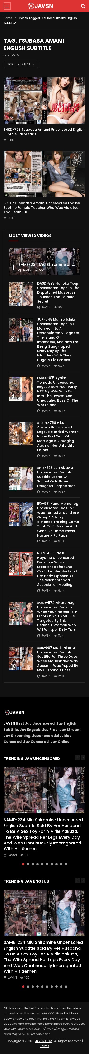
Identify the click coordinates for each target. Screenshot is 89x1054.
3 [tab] (33, 864)
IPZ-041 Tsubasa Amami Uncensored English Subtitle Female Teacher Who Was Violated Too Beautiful (42, 208)
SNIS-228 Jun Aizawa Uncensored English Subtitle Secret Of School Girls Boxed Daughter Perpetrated (56, 476)
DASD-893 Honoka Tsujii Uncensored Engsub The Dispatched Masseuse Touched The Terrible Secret (58, 292)
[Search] (83, 6)
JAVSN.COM (43, 1041)
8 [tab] (56, 864)
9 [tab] (61, 864)
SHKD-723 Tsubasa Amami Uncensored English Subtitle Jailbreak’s (44, 131)
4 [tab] (37, 864)
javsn (27, 270)
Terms (44, 1046)
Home (8, 18)
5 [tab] (42, 864)
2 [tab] (28, 864)
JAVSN (9, 723)
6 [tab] (47, 864)
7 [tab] (52, 864)
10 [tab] (66, 864)
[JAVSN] (44, 6)
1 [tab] (23, 864)
